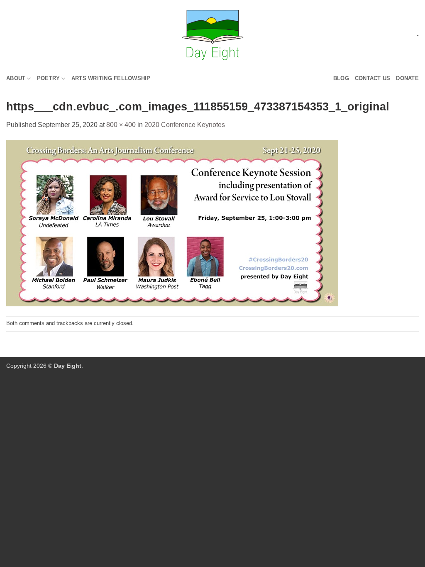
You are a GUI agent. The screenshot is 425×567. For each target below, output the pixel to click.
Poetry (48, 78)
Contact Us (373, 78)
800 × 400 (121, 124)
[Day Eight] (213, 35)
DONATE (407, 78)
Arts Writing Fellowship (111, 78)
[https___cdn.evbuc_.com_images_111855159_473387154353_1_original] (172, 222)
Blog (341, 78)
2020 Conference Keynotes (184, 124)
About (15, 78)
